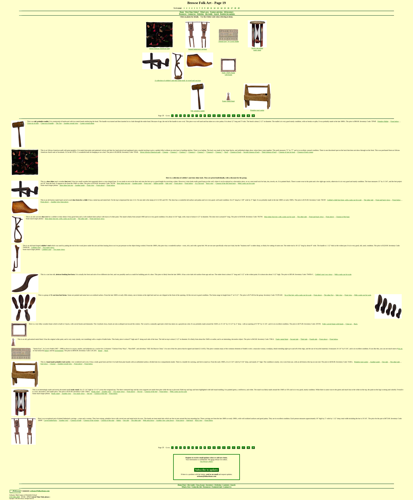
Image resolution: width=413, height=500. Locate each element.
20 (239, 8)
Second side (294, 339)
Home (182, 12)
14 (221, 8)
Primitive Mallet (383, 121)
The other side (368, 200)
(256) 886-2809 (14, 497)
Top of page (200, 485)
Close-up (349, 324)
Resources (182, 14)
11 (211, 8)
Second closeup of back (251, 152)
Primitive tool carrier (257, 110)
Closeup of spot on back (287, 152)
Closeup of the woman (91, 420)
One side (385, 362)
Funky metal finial (228, 101)
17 (232, 8)
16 (228, 8)
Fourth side (313, 339)
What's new (204, 12)
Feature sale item (216, 12)
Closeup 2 (173, 152)
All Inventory (228, 12)
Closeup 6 (209, 152)
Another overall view (71, 123)
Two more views (48, 247)
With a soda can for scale (246, 183)
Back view (209, 183)
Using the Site (197, 487)
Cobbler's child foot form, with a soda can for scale (344, 200)
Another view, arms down (165, 420)
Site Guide (209, 14)
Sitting (118, 420)
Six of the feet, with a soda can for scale (297, 295)
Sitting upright (158, 183)
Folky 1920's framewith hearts (228, 74)
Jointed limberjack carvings (197, 49)
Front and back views (383, 200)
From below (395, 121)
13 (218, 8)
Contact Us (227, 487)
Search (216, 14)
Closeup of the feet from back (226, 183)
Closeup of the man (107, 420)
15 (225, 8)
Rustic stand (95, 392)
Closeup (165, 152)
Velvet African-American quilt (159, 48)
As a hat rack (199, 183)
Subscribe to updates (206, 469)
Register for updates (227, 14)
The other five (329, 295)
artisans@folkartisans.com (39, 491)
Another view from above (59, 202)
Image (100, 351)
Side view (168, 183)
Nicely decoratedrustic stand (257, 49)
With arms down (148, 420)
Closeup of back (235, 152)
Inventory (209, 485)
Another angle (137, 183)
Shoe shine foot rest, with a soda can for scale (279, 217)
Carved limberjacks (50, 420)
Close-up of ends (33, 123)
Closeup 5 (200, 152)
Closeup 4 (191, 152)
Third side (304, 339)
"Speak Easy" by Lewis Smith (228, 41)
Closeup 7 (218, 152)
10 (208, 8)
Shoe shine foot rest (123, 183)
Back (226, 152)
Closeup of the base (342, 217)
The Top (59, 123)
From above (178, 183)
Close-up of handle (47, 123)
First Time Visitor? (192, 12)
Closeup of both (75, 420)
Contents (226, 485)
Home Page (182, 485)
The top (139, 392)
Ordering (200, 14)
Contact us (192, 14)
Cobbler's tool (36, 247)
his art (400, 349)
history (47, 351)
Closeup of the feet (151, 392)
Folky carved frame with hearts (332, 324)
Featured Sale (217, 487)
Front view (147, 183)
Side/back (189, 420)
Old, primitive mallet (198, 111)
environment (59, 351)
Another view (106, 392)
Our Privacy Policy (206, 461)
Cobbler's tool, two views (323, 274)
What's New (186, 487)
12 (214, 8)
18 (235, 8)
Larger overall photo (87, 123)
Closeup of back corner (305, 152)
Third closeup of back (269, 152)
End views (44, 364)
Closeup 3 (182, 152)
